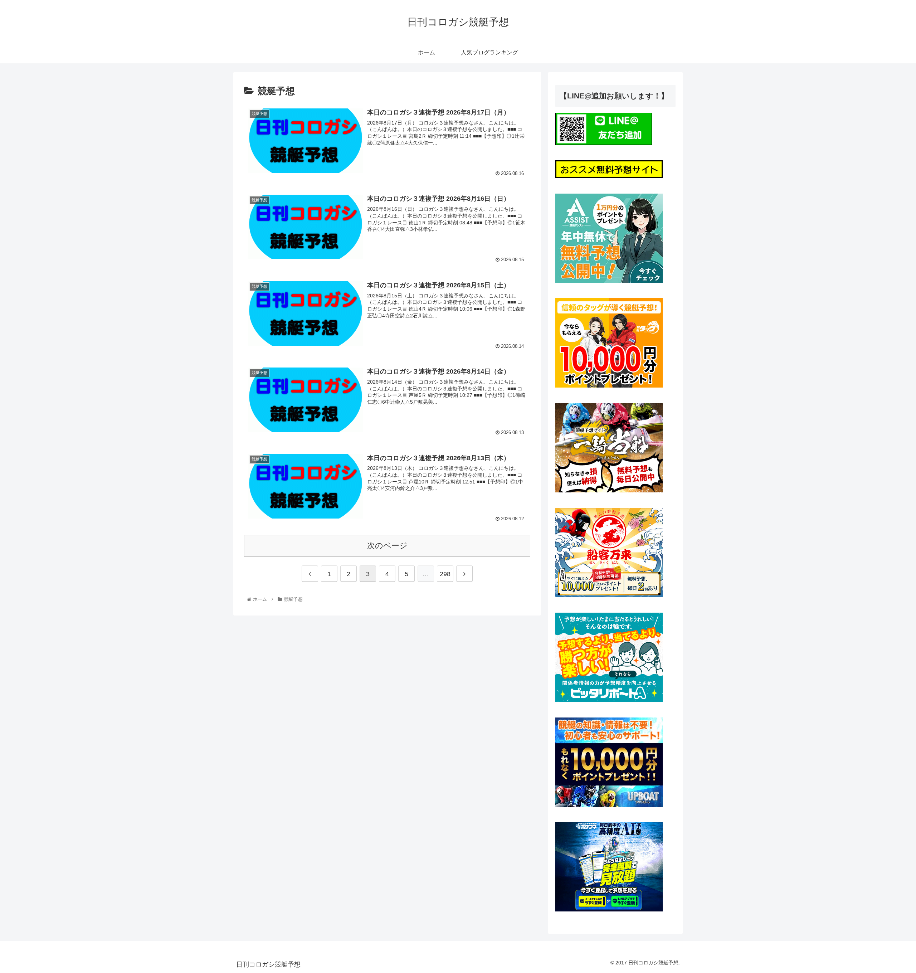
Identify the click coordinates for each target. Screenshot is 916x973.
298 (445, 574)
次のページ (387, 545)
